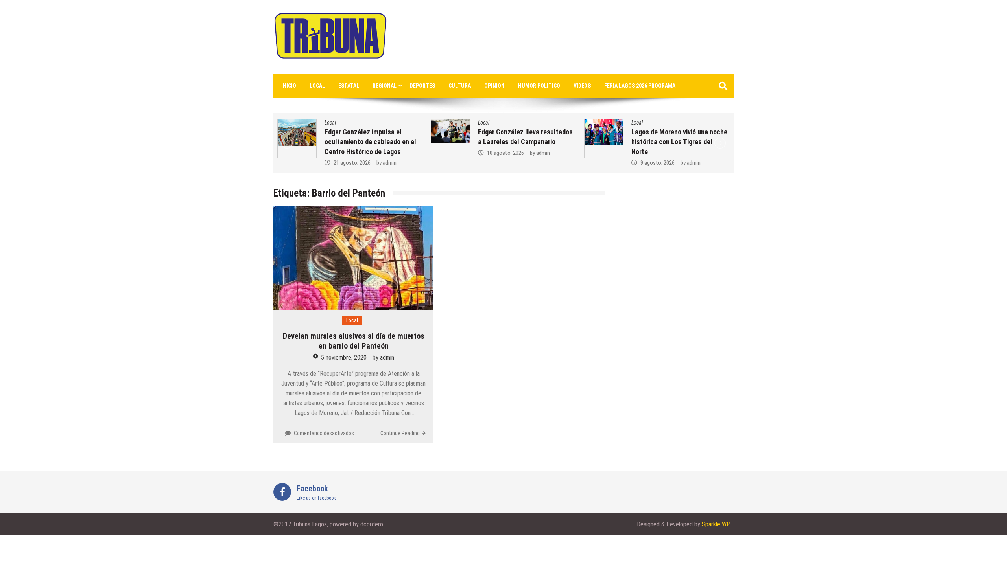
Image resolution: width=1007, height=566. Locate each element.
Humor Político (539, 86)
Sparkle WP (716, 524)
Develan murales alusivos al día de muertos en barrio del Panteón (353, 341)
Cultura (459, 86)
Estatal (348, 86)
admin (390, 162)
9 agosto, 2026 (657, 162)
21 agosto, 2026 (352, 162)
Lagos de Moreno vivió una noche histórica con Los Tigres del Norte (679, 142)
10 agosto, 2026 (505, 152)
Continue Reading (400, 433)
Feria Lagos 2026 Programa (639, 86)
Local (317, 86)
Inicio (288, 86)
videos (582, 86)
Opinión (494, 86)
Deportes (422, 86)
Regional (385, 86)
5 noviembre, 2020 (344, 357)
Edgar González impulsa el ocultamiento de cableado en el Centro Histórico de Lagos (370, 142)
